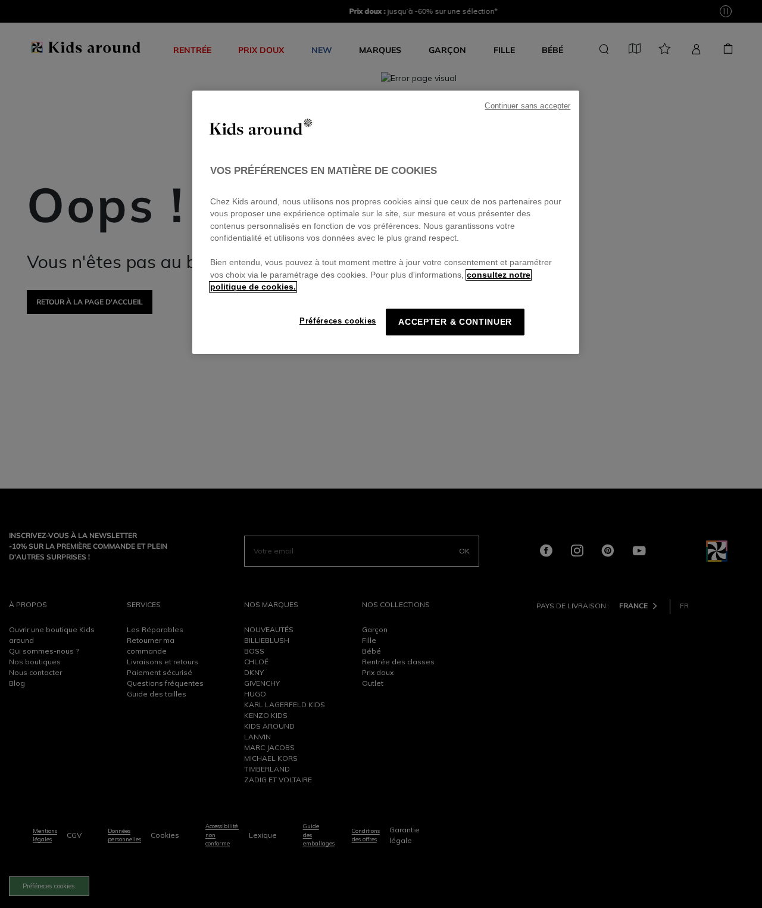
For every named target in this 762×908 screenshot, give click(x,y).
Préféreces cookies (337, 320)
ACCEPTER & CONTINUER (455, 322)
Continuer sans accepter (527, 106)
